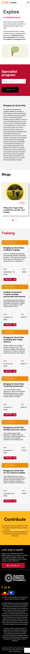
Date (5, 269)
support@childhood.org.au (17, 530)
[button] (13, 565)
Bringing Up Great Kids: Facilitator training (13, 249)
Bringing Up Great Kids (9, 81)
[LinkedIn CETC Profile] (9, 587)
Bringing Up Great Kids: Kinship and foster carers (14, 429)
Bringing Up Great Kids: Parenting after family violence (13, 340)
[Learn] (9, 2)
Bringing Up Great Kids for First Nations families (14, 472)
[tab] (12, 220)
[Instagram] (5, 587)
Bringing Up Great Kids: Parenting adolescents (13, 385)
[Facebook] (2, 587)
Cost (22, 314)
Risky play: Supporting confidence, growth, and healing (14, 210)
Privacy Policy (17, 651)
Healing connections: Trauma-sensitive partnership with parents (14, 294)
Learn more (8, 279)
